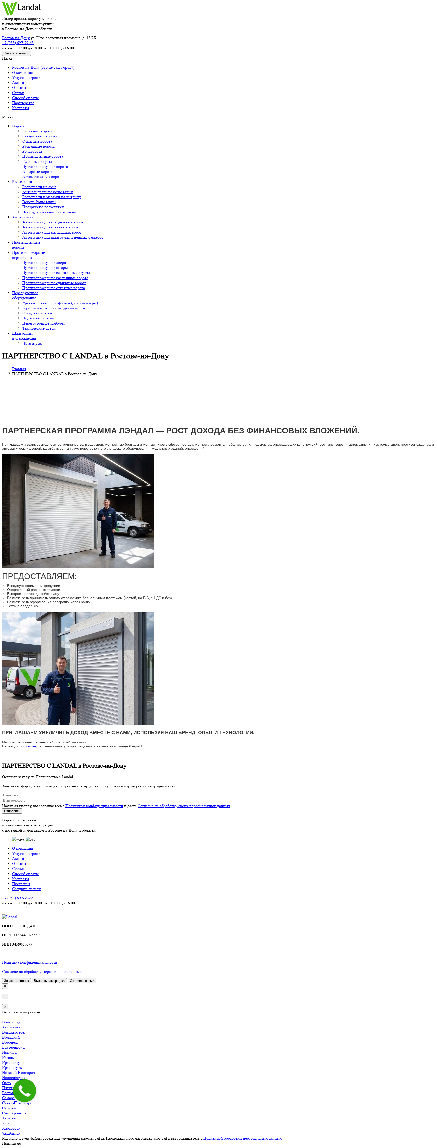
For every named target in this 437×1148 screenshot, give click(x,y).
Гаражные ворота (37, 131)
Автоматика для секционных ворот (52, 222)
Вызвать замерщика (49, 981)
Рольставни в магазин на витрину (51, 196)
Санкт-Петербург (17, 1102)
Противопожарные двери (44, 262)
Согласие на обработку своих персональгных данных (184, 805)
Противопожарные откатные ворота (53, 287)
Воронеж (10, 1042)
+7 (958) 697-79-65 (18, 42)
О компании (22, 72)
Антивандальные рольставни (47, 191)
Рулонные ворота (37, 161)
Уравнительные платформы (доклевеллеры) (60, 303)
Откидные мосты (37, 313)
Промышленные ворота (42, 156)
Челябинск (11, 1133)
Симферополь (14, 1113)
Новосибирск (13, 1077)
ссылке (30, 746)
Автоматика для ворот (41, 176)
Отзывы (19, 87)
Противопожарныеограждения (28, 255)
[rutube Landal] (14, 911)
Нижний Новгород (18, 1072)
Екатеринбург (14, 1047)
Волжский (11, 1037)
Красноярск (12, 1067)
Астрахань (11, 1027)
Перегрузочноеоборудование (25, 295)
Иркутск (9, 1052)
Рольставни (22, 181)
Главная (19, 368)
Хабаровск (11, 1128)
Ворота (18, 126)
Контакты (20, 107)
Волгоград (11, 1022)
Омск (6, 1082)
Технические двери (39, 328)
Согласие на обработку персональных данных (42, 971)
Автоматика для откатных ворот (50, 227)
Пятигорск (11, 1087)
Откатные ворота (37, 141)
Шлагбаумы (32, 343)
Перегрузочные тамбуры (43, 323)
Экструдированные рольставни (49, 212)
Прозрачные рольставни (43, 206)
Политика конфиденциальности (29, 962)
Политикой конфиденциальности (94, 805)
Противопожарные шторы (45, 267)
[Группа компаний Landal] (21, 13)
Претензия (21, 883)
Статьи (18, 92)
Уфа (5, 1123)
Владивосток (13, 1032)
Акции (18, 82)
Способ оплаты (25, 97)
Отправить (12, 811)
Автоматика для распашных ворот (52, 232)
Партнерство (23, 102)
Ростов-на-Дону (16, 37)
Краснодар (11, 1062)
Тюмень (9, 1118)
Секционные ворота (39, 136)
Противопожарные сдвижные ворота (54, 282)
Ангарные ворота (37, 171)
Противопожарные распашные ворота (55, 277)
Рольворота (32, 151)
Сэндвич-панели (26, 888)
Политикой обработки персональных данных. (243, 1138)
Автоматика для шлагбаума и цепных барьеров (63, 237)
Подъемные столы (38, 318)
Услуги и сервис (26, 77)
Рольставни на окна (39, 186)
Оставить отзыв (82, 981)
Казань (8, 1057)
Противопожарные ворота (45, 166)
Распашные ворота (38, 146)
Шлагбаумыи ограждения (24, 336)
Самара (8, 1097)
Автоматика (22, 217)
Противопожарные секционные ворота (56, 272)
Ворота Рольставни (39, 201)
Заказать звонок (16, 53)
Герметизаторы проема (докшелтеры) (54, 308)
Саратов (9, 1108)
